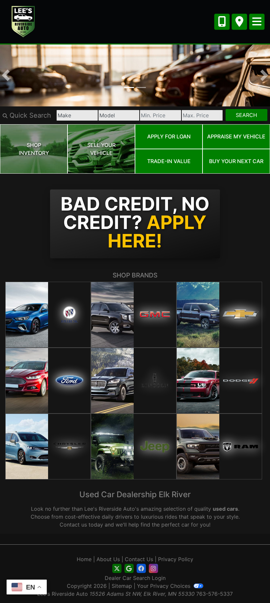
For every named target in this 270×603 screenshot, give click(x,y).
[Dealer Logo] (23, 21)
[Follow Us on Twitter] (117, 568)
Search (246, 115)
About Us (108, 559)
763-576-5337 (214, 593)
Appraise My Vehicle (236, 136)
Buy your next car (236, 161)
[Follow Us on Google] (129, 568)
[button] (6, 75)
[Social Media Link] (141, 568)
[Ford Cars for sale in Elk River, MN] (48, 381)
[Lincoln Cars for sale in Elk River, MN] (133, 381)
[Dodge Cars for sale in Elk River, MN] (219, 381)
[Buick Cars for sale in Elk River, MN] (48, 315)
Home (84, 559)
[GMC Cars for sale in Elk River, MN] (133, 315)
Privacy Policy (175, 559)
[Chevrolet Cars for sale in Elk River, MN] (219, 315)
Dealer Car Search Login (135, 578)
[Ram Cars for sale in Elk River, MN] (219, 446)
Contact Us (139, 559)
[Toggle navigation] (257, 22)
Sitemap (122, 586)
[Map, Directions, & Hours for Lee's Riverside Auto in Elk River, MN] (239, 22)
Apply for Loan (169, 136)
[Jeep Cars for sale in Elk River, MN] (133, 446)
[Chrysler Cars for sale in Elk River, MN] (48, 446)
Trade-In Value (169, 161)
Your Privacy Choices (164, 586)
